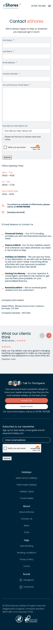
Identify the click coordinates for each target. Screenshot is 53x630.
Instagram (28, 579)
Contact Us (26, 518)
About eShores (26, 512)
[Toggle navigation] (49, 6)
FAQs (26, 532)
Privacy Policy (26, 559)
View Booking (26, 545)
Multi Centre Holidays (26, 477)
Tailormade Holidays (26, 484)
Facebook (28, 586)
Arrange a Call (26, 400)
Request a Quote (26, 406)
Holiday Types (27, 491)
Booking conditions (26, 552)
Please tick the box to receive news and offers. (23, 138)
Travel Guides (26, 498)
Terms (26, 566)
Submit (7, 157)
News (26, 525)
